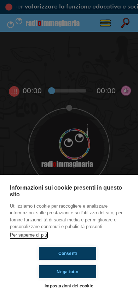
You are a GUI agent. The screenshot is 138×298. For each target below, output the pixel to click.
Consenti (67, 253)
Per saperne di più (28, 235)
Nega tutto (67, 271)
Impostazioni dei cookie (69, 286)
